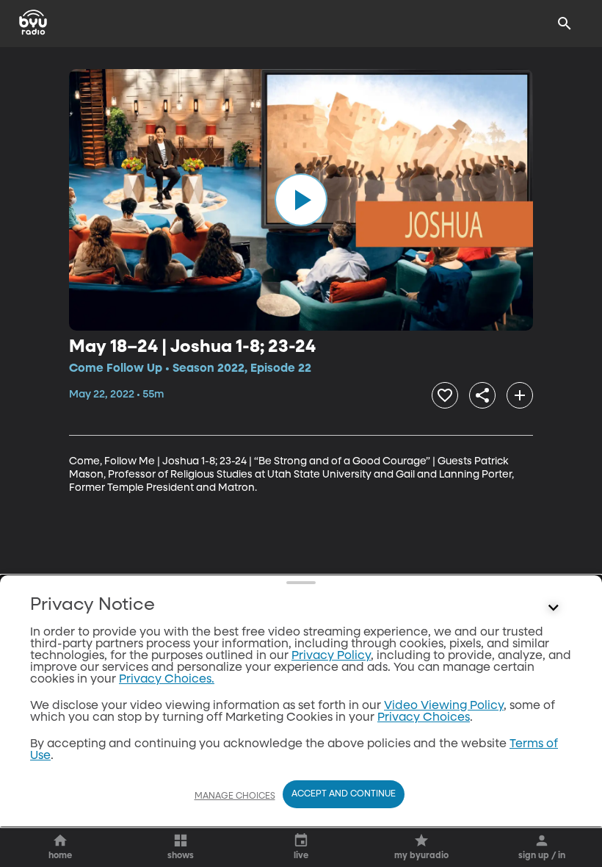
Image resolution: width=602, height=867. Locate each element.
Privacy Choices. (166, 680)
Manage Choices (235, 796)
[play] (301, 199)
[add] (520, 395)
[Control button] (553, 608)
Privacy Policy (331, 656)
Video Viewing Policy (444, 706)
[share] (482, 395)
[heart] (445, 395)
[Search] (564, 23)
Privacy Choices (423, 718)
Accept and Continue (343, 794)
